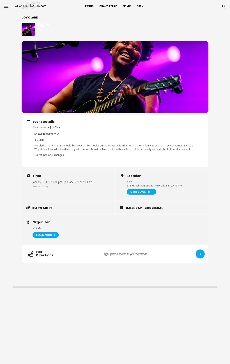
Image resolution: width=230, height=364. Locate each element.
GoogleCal (153, 208)
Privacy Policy (108, 6)
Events (89, 6)
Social (141, 6)
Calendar (134, 208)
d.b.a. (37, 228)
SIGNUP (127, 6)
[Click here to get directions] (200, 253)
